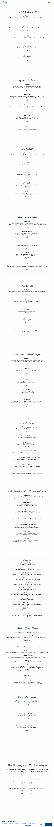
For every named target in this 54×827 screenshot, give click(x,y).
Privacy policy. (28, 825)
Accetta (48, 824)
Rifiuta (41, 824)
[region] (27, 823)
